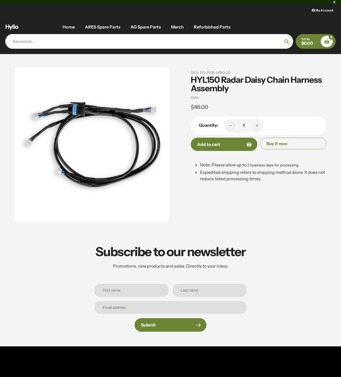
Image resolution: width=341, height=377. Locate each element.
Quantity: (208, 125)
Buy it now (276, 143)
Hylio (11, 27)
